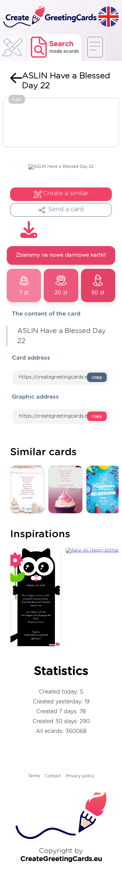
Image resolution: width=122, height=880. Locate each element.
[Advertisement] (61, 123)
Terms (34, 776)
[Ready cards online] (95, 47)
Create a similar (65, 194)
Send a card (66, 209)
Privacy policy (80, 776)
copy (97, 377)
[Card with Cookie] (67, 490)
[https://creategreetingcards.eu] (49, 17)
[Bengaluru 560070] (37, 597)
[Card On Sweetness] (29, 490)
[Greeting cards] (12, 49)
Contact (53, 776)
